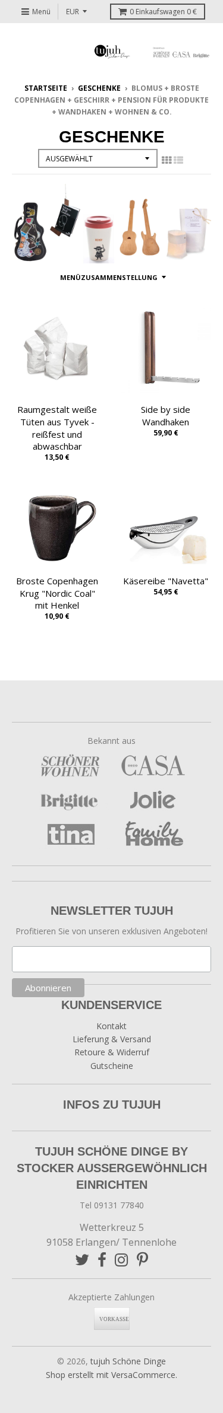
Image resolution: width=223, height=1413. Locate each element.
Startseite (45, 88)
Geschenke (99, 88)
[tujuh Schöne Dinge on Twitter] (82, 1260)
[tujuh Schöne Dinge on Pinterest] (142, 1260)
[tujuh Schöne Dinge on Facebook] (102, 1260)
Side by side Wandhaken (165, 415)
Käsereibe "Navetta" (165, 581)
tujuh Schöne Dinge (128, 1361)
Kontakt (111, 1026)
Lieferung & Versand (112, 1039)
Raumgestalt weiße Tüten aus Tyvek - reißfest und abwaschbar (57, 427)
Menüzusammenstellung (109, 277)
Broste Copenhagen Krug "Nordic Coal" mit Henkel (57, 593)
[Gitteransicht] (166, 160)
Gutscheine (111, 1065)
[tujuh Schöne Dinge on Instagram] (121, 1260)
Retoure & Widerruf (111, 1052)
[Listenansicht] (178, 160)
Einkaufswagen (163, 12)
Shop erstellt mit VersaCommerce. (111, 1374)
